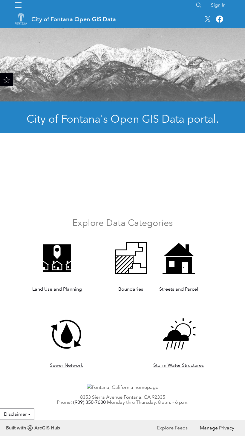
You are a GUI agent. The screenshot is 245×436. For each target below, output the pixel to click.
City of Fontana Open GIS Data (74, 19)
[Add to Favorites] (6, 79)
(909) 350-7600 (89, 402)
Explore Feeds (172, 428)
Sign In (218, 5)
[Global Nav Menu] (18, 5)
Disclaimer (16, 414)
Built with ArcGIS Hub (33, 428)
